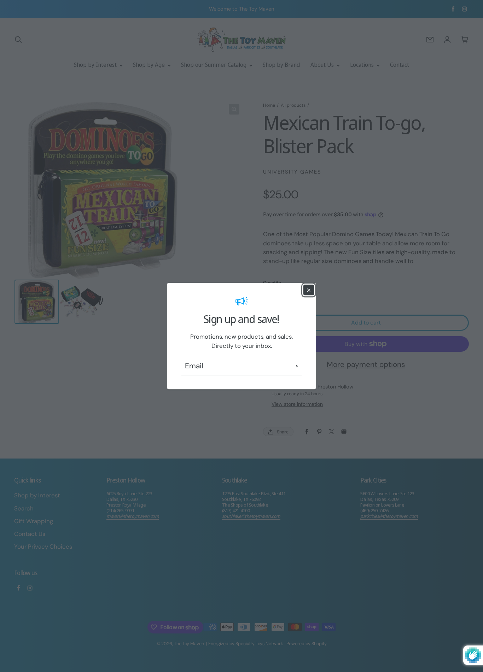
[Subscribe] (297, 366)
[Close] (308, 290)
